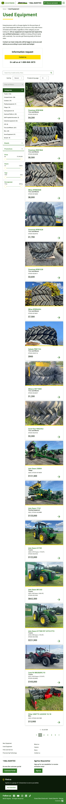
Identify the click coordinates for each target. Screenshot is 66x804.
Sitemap (61, 798)
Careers (36, 747)
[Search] (51, 73)
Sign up (38, 770)
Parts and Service (8, 750)
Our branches (11, 787)
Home (4, 9)
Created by (58, 800)
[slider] (5, 159)
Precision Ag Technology (10, 753)
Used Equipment (7, 746)
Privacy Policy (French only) (41, 798)
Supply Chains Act (53, 798)
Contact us (22, 57)
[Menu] (63, 3)
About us (36, 744)
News (36, 750)
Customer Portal (9, 770)
